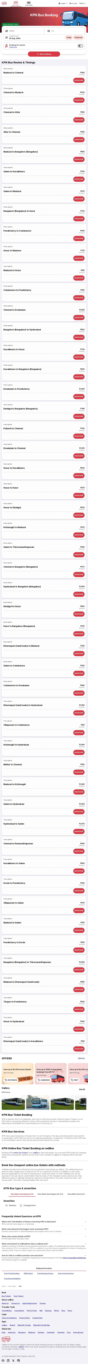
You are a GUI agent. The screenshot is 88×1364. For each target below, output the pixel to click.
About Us (5, 1303)
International (78, 1332)
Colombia (60, 1332)
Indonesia (11, 1332)
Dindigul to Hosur (12, 606)
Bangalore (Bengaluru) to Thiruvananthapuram (27, 962)
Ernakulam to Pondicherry (16, 389)
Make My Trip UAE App (41, 1325)
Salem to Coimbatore (14, 665)
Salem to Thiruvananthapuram (18, 547)
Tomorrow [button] (78, 37)
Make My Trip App (24, 1325)
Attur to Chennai (11, 132)
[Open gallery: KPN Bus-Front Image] (13, 1102)
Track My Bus (7, 1311)
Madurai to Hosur (12, 270)
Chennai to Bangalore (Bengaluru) (20, 567)
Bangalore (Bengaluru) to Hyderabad (22, 329)
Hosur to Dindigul (12, 507)
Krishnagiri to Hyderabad (16, 744)
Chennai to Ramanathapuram (18, 843)
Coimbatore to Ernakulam (16, 685)
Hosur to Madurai (12, 250)
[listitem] (5, 1066)
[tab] (22, 1194)
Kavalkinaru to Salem (14, 863)
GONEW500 (45, 1080)
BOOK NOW (79, 80)
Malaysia (31, 1332)
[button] (24, 31)
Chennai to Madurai (13, 92)
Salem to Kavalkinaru (14, 171)
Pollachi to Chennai (13, 428)
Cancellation (19, 1311)
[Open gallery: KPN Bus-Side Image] (62, 1102)
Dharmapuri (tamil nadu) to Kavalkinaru (23, 1041)
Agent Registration (29, 1303)
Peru (69, 1332)
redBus (36, 1153)
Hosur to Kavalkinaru (14, 468)
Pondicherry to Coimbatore (17, 231)
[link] (17, 1073)
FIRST (76, 1080)
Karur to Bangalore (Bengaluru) (19, 626)
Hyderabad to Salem (13, 824)
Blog (63, 1311)
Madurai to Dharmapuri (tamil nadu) (21, 982)
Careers (43, 1303)
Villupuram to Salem (13, 903)
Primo (70, 1311)
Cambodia (51, 1332)
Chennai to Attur (11, 112)
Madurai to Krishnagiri (14, 784)
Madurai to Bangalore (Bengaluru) (20, 151)
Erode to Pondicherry (14, 883)
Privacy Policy (24, 1318)
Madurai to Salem (12, 922)
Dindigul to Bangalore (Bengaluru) (20, 408)
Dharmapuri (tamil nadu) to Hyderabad (22, 705)
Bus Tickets (6, 1296)
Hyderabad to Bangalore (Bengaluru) (22, 586)
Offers (56, 1311)
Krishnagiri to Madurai (14, 527)
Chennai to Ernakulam (14, 310)
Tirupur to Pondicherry (15, 1001)
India (3, 1332)
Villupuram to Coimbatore (16, 725)
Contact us (15, 1303)
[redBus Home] (4, 3)
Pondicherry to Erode (14, 942)
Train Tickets (18, 1296)
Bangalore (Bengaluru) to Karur (19, 211)
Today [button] (69, 37)
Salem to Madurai (12, 191)
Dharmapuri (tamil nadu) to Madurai (21, 646)
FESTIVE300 (12, 1080)
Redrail (12, 1325)
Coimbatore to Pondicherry (17, 290)
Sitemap (48, 1311)
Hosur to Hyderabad (13, 1021)
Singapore (22, 1332)
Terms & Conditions (9, 1318)
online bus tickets (20, 1153)
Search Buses (45, 54)
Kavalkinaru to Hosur (14, 349)
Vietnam (41, 1332)
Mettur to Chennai (12, 764)
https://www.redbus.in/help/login (74, 1258)
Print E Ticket (32, 1311)
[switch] (80, 46)
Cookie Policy (37, 1318)
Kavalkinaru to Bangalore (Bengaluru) (22, 369)
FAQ (40, 1311)
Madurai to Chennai (13, 72)
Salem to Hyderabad (13, 804)
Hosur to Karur (10, 487)
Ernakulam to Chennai (14, 448)
